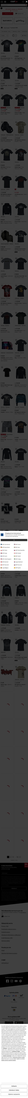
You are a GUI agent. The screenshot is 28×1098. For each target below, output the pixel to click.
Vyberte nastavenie (14, 1094)
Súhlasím (14, 1086)
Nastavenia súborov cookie (19, 1057)
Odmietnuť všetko (14, 1090)
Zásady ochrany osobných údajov (8, 1060)
